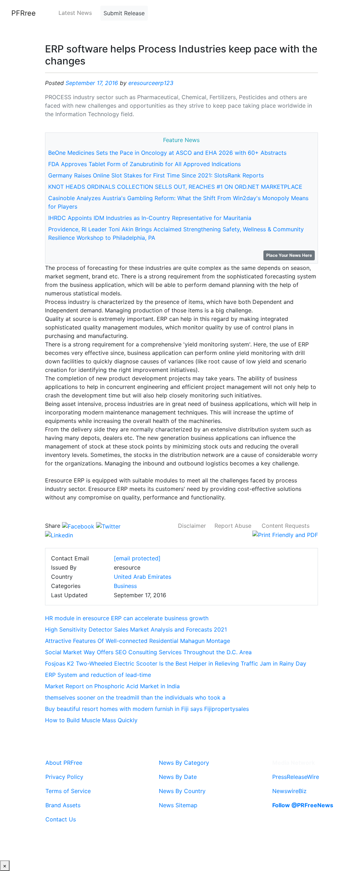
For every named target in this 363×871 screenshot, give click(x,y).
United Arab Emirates (142, 576)
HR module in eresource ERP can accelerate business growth (126, 618)
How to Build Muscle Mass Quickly (91, 720)
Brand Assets (62, 805)
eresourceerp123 (150, 82)
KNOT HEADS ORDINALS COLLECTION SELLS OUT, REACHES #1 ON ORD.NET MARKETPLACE (175, 186)
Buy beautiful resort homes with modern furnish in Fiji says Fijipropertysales (147, 708)
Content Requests (285, 525)
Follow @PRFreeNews (302, 805)
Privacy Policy (64, 776)
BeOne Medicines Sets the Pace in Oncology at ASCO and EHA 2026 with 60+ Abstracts (167, 152)
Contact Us (60, 819)
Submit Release (124, 13)
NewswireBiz (289, 790)
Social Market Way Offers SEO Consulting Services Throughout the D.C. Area (148, 652)
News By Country (182, 790)
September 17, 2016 (92, 82)
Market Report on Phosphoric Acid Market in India (112, 686)
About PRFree (63, 762)
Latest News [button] (75, 12)
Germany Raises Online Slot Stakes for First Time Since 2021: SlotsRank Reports (156, 175)
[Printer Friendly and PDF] (285, 534)
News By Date (178, 776)
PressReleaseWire (295, 776)
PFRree (23, 13)
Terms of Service (68, 790)
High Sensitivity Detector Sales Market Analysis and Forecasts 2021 (136, 629)
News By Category (184, 762)
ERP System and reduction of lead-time (98, 674)
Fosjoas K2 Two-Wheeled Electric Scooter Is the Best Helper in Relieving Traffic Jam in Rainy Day (175, 663)
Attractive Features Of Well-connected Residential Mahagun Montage (137, 640)
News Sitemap (178, 805)
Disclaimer (192, 525)
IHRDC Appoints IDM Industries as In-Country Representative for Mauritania (149, 217)
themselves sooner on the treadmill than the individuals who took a (135, 697)
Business (125, 585)
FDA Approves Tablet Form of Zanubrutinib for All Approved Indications (144, 164)
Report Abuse (232, 525)
